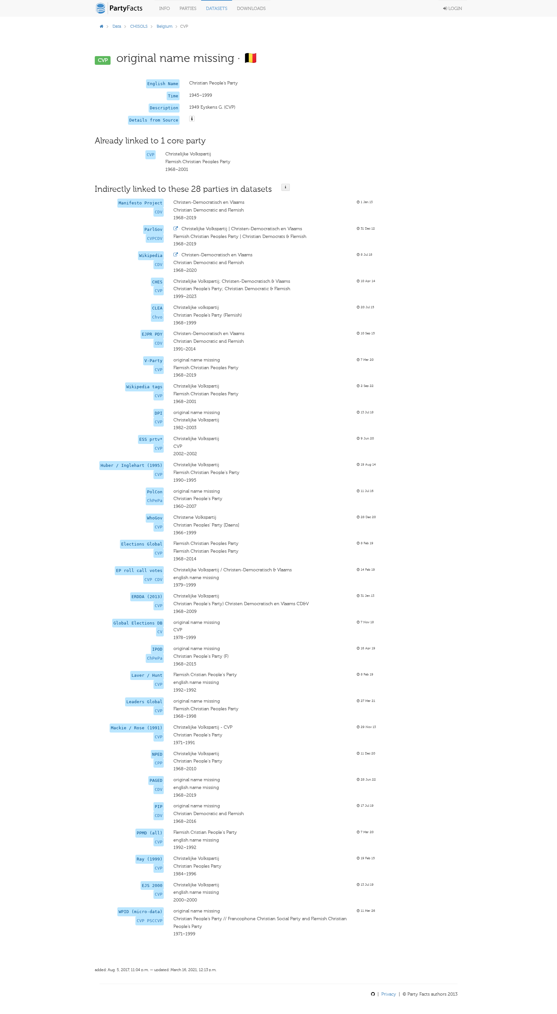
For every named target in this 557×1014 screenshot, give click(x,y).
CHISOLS (139, 26)
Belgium (164, 26)
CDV (158, 212)
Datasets (216, 8)
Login (454, 8)
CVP (150, 154)
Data (116, 26)
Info (164, 8)
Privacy (388, 994)
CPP (158, 763)
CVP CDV (153, 579)
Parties (188, 8)
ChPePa (154, 500)
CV (159, 631)
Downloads (251, 8)
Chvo (157, 317)
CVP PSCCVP (149, 920)
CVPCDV (154, 238)
